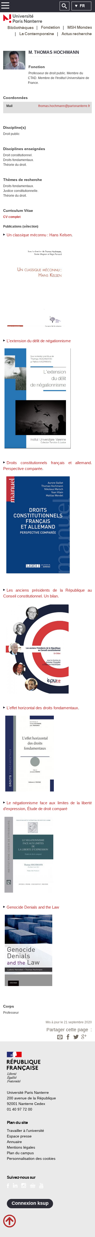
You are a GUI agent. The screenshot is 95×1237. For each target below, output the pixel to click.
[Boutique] (33, 1185)
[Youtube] (41, 1185)
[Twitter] (76, 1037)
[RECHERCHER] (64, 6)
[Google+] (84, 1037)
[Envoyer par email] (60, 1037)
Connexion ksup (30, 1203)
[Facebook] (68, 1037)
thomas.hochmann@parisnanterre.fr (64, 106)
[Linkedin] (15, 1185)
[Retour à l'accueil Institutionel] (23, 1067)
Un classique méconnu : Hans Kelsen (39, 235)
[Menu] (5, 6)
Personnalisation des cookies (31, 1158)
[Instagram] (23, 1185)
